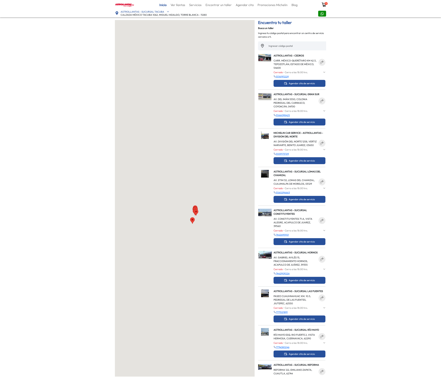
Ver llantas (178, 5)
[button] (192, 220)
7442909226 (283, 273)
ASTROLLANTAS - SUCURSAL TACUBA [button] (142, 11)
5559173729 (282, 154)
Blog (294, 5)
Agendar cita (245, 5)
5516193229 (282, 76)
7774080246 (282, 347)
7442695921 (282, 234)
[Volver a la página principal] (125, 4)
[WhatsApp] (322, 14)
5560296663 (283, 192)
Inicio (163, 5)
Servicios (195, 5)
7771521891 (282, 312)
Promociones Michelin (273, 5)
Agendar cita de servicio (302, 83)
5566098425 (283, 115)
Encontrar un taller (219, 5)
